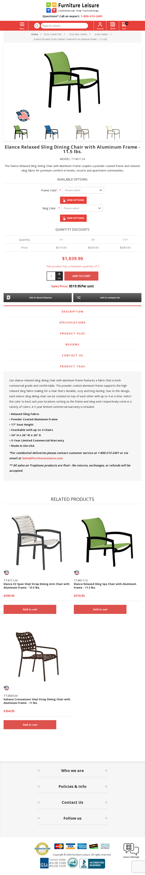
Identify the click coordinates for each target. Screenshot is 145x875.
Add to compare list (110, 297)
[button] (131, 858)
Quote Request (112, 26)
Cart (126, 23)
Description (72, 311)
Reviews (72, 344)
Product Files (72, 333)
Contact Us (72, 355)
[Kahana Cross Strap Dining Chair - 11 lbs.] (37, 657)
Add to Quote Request (40, 297)
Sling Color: (49, 208)
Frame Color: (49, 190)
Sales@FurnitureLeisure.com (42, 458)
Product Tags (72, 366)
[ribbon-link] (6, 573)
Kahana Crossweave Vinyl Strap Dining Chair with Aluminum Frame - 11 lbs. (37, 701)
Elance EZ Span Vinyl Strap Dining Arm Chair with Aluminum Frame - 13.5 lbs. (36, 585)
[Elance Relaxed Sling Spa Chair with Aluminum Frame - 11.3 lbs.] (107, 542)
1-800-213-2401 (92, 16)
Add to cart (81, 276)
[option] (26, 133)
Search (37, 26)
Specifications (72, 322)
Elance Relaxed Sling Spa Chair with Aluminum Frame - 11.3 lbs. (105, 585)
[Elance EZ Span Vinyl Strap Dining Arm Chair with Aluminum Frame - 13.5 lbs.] (37, 542)
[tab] (72, 311)
